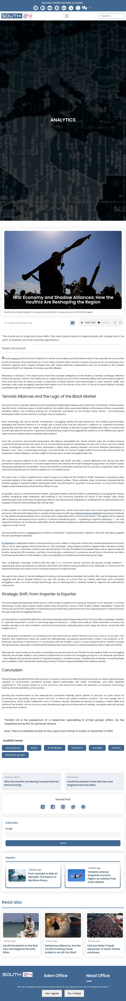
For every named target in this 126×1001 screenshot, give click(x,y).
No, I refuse (74, 993)
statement (33, 532)
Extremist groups (15, 754)
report (15, 358)
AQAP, (34, 747)
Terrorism (77, 747)
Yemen (116, 747)
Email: (9, 829)
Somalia (97, 747)
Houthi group (13, 747)
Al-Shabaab (54, 747)
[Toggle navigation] (66, 16)
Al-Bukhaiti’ (8, 543)
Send (63, 843)
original (56, 731)
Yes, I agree (52, 993)
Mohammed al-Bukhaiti (89, 513)
